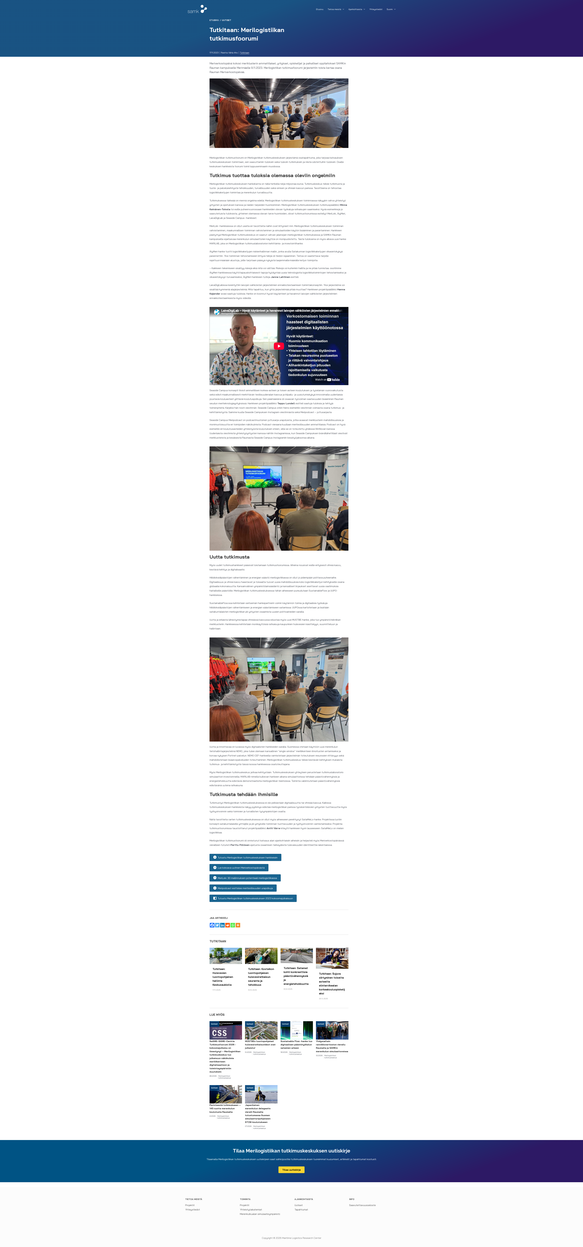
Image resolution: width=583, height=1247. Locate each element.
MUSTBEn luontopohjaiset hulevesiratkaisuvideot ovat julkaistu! (260, 1044)
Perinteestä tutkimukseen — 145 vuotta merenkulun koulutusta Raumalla (225, 1108)
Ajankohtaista (355, 9)
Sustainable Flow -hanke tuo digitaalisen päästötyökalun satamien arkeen (296, 1044)
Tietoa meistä (334, 9)
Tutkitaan (244, 52)
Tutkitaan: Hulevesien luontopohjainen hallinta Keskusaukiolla (223, 976)
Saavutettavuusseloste (362, 1205)
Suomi (390, 9)
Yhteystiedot (375, 9)
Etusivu (319, 9)
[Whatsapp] (232, 925)
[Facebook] (212, 925)
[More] (238, 925)
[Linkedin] (222, 925)
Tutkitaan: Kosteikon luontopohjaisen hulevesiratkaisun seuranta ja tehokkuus (261, 976)
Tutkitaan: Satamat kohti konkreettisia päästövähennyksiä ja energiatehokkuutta (296, 975)
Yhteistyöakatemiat (251, 1209)
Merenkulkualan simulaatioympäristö (260, 1213)
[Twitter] (217, 925)
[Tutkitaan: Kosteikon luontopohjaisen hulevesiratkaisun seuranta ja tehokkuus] (261, 955)
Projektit (190, 1205)
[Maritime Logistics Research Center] (197, 8)
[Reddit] (227, 925)
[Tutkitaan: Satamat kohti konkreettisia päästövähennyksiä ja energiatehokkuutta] (297, 955)
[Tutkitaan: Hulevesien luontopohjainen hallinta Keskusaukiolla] (226, 955)
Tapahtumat (301, 1209)
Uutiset (226, 20)
